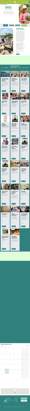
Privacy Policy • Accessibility (20, 406)
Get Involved (16, 400)
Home (16, 397)
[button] (4, 91)
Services (16, 399)
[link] (5, 80)
